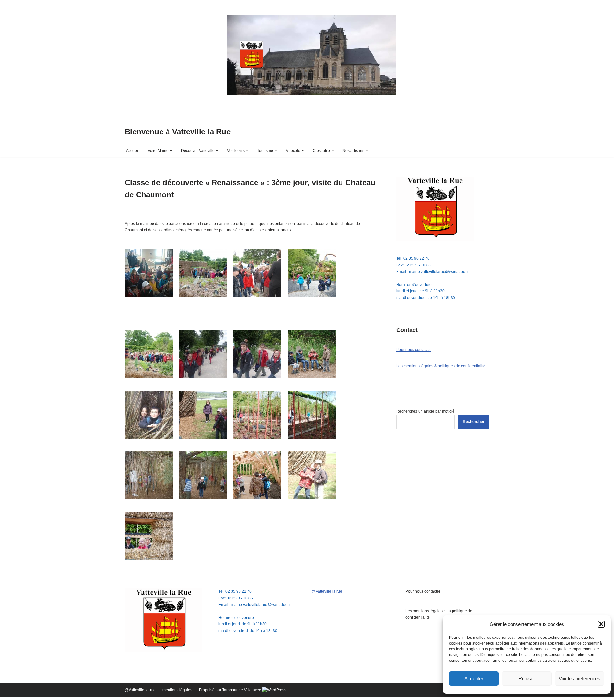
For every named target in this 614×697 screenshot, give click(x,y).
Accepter (473, 678)
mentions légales (177, 690)
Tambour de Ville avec (242, 690)
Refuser (526, 678)
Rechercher (473, 421)
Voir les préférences (579, 678)
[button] (601, 624)
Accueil (132, 150)
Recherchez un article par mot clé (425, 411)
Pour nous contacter (413, 349)
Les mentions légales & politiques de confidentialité (440, 366)
